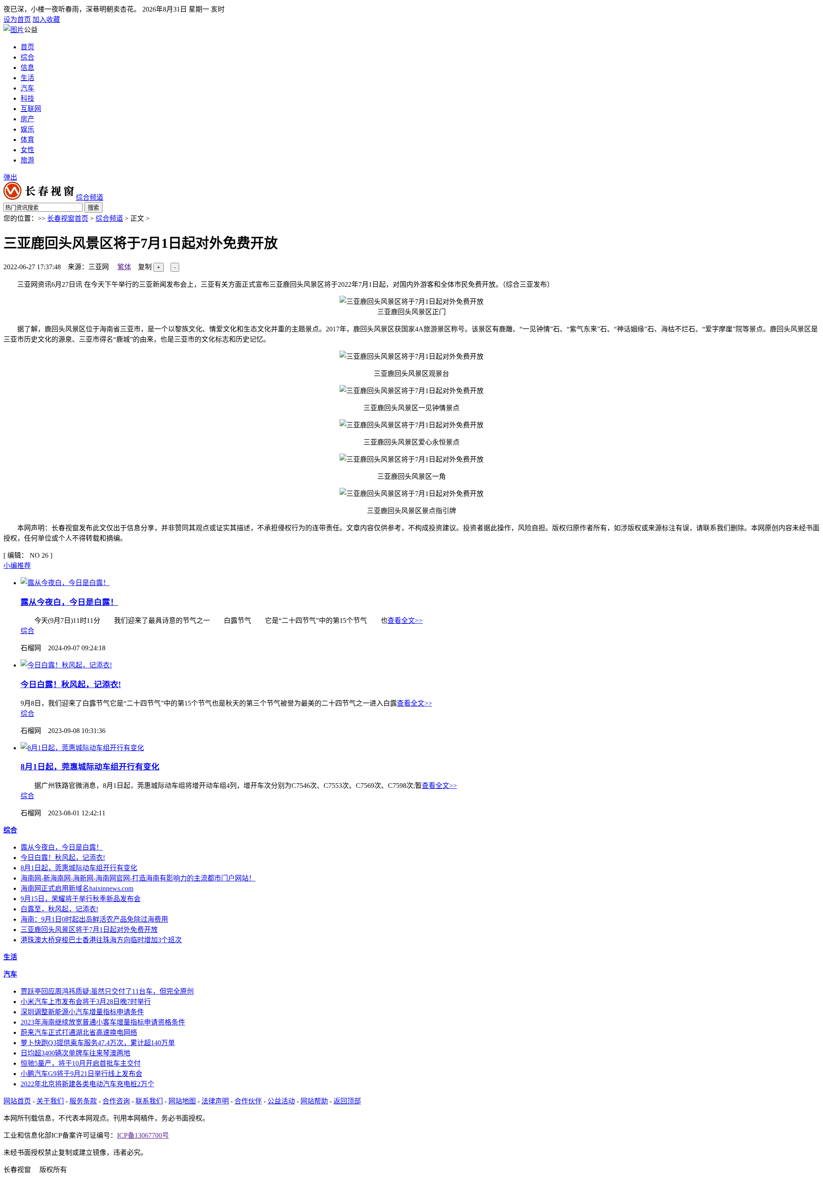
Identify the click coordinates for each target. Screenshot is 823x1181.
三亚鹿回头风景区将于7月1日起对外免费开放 (89, 929)
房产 (27, 119)
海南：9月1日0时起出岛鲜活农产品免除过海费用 (94, 919)
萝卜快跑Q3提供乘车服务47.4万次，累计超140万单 (98, 1042)
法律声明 (215, 1101)
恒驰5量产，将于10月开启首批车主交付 (81, 1063)
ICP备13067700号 (143, 1135)
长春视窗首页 (67, 218)
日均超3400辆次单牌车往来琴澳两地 (75, 1053)
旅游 (27, 160)
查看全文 (405, 620)
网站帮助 (314, 1101)
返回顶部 (347, 1101)
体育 (27, 139)
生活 (27, 77)
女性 (27, 149)
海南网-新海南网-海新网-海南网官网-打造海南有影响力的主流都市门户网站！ (138, 878)
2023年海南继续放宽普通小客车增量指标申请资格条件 (103, 1022)
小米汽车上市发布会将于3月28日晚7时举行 (86, 1001)
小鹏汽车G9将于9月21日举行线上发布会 (81, 1073)
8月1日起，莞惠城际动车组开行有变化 (90, 766)
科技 (27, 98)
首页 (27, 47)
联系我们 (149, 1101)
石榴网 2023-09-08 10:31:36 (63, 730)
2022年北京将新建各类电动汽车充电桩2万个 (87, 1084)
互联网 (31, 108)
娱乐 (27, 129)
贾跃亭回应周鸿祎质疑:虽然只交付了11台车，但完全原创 (107, 991)
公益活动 (281, 1101)
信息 (27, 67)
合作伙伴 (248, 1101)
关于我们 (50, 1101)
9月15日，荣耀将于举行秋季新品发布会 (81, 898)
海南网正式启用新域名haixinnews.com (77, 888)
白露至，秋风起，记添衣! (59, 909)
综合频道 (109, 218)
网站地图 (182, 1101)
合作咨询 (116, 1101)
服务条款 (83, 1101)
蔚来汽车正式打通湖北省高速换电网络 (79, 1032)
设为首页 (17, 19)
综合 (27, 57)
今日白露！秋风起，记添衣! (71, 684)
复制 (145, 266)
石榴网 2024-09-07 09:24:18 (63, 648)
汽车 (27, 88)
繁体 (124, 266)
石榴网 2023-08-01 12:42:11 (63, 813)
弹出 (10, 177)
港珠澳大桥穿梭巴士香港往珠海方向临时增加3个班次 (101, 940)
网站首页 (17, 1101)
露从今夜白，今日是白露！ (69, 602)
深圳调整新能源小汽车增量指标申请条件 (82, 1012)
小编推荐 (17, 565)
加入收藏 (46, 19)
